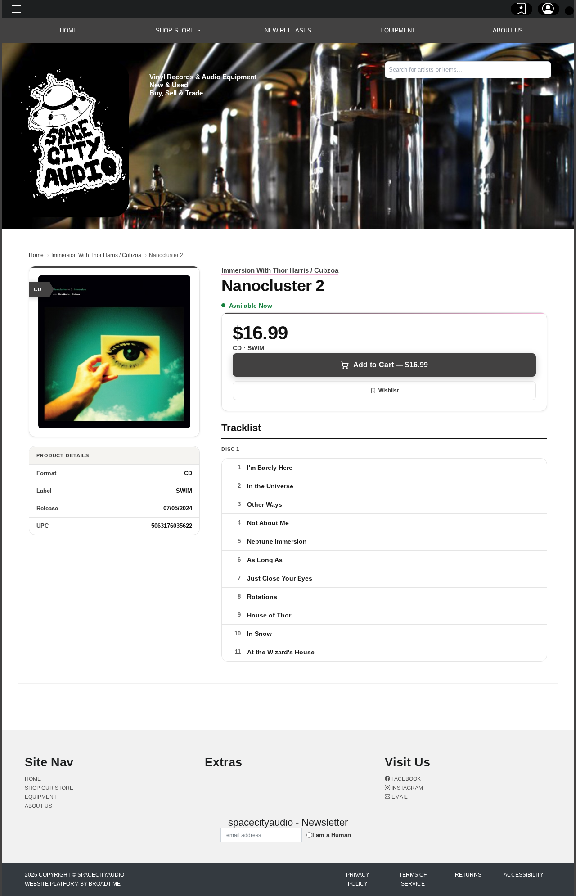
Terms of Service (413, 879)
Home (36, 255)
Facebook (405, 779)
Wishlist (388, 390)
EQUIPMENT (397, 30)
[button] (177, 31)
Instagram (406, 788)
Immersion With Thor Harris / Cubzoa (96, 255)
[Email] (550, 86)
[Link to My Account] (548, 10)
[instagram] (548, 86)
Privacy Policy (357, 879)
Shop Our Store (49, 788)
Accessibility (524, 875)
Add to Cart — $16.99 (390, 365)
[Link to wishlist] (521, 10)
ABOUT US (508, 30)
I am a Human (331, 835)
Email (399, 797)
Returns (468, 875)
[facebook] (547, 86)
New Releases (288, 30)
